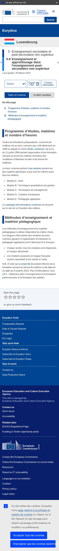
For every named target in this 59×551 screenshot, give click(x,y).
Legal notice (8, 494)
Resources (7, 467)
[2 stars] (8, 297)
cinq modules (34, 168)
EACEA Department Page (15, 426)
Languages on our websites (16, 478)
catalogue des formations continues (23, 205)
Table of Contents (17, 95)
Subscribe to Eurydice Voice (16, 354)
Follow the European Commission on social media (27, 462)
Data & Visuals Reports (14, 329)
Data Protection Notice (13, 375)
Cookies (6, 483)
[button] (54, 11)
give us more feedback (19, 304)
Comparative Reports (13, 324)
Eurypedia (7, 333)
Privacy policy (9, 489)
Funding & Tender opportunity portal (20, 431)
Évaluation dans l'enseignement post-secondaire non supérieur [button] (58, 62)
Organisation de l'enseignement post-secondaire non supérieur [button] (1, 62)
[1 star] (6, 297)
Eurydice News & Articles (15, 349)
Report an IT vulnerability (15, 472)
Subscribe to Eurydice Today (16, 359)
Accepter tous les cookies (28, 535)
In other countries (42, 95)
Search (50, 20)
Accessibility (8, 416)
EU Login (7, 338)
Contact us (7, 370)
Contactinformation (48, 84)
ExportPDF (31, 84)
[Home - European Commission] (17, 11)
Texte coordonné (36, 149)
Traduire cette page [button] (42, 11)
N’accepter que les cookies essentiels (34, 543)
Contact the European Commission (20, 457)
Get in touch (8, 411)
